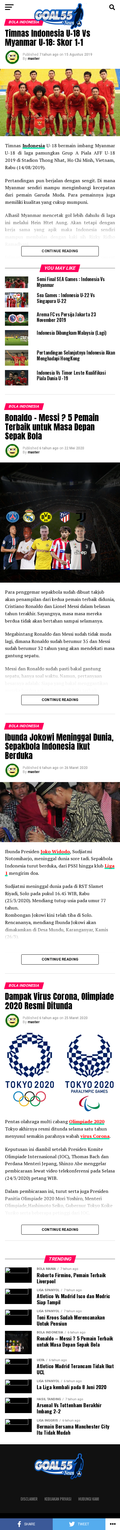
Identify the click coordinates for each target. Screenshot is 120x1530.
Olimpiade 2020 (86, 1121)
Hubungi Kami (88, 1499)
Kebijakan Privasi (58, 1499)
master (34, 59)
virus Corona (95, 1136)
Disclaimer (29, 1499)
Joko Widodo (55, 851)
